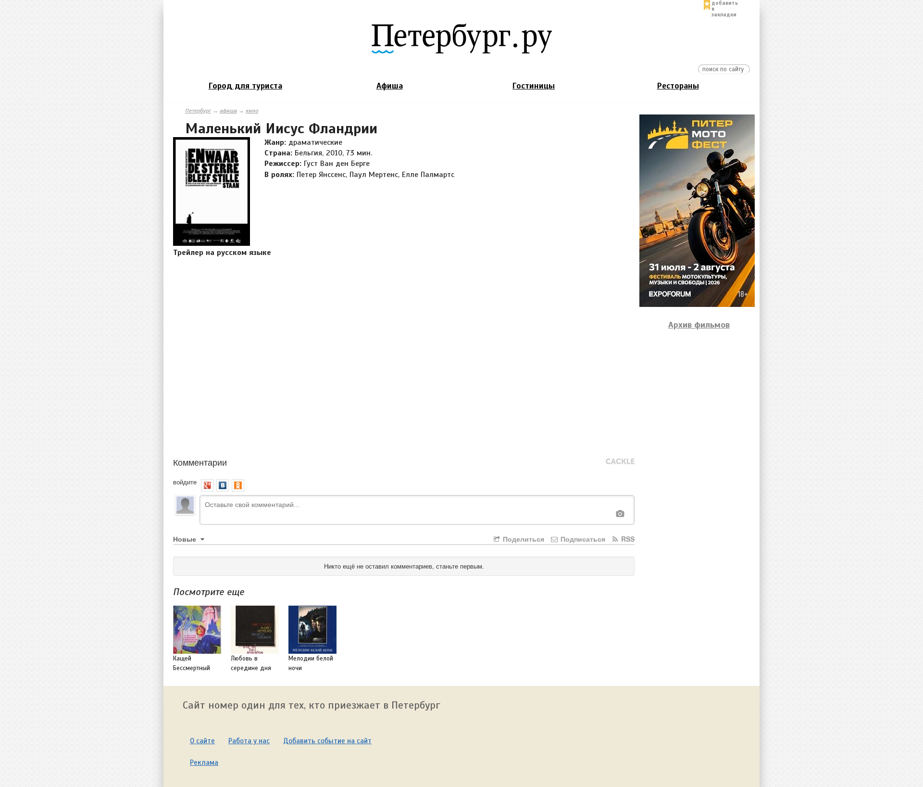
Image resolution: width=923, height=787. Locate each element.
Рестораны (678, 86)
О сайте (202, 740)
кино (252, 110)
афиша (228, 110)
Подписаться (582, 539)
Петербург (198, 110)
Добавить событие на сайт (327, 740)
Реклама (204, 762)
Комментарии (200, 461)
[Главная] (461, 38)
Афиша (389, 86)
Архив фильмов (699, 324)
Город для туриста (245, 86)
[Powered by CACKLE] (620, 461)
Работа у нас (249, 740)
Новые (185, 539)
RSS (627, 539)
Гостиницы (533, 86)
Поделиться (522, 539)
